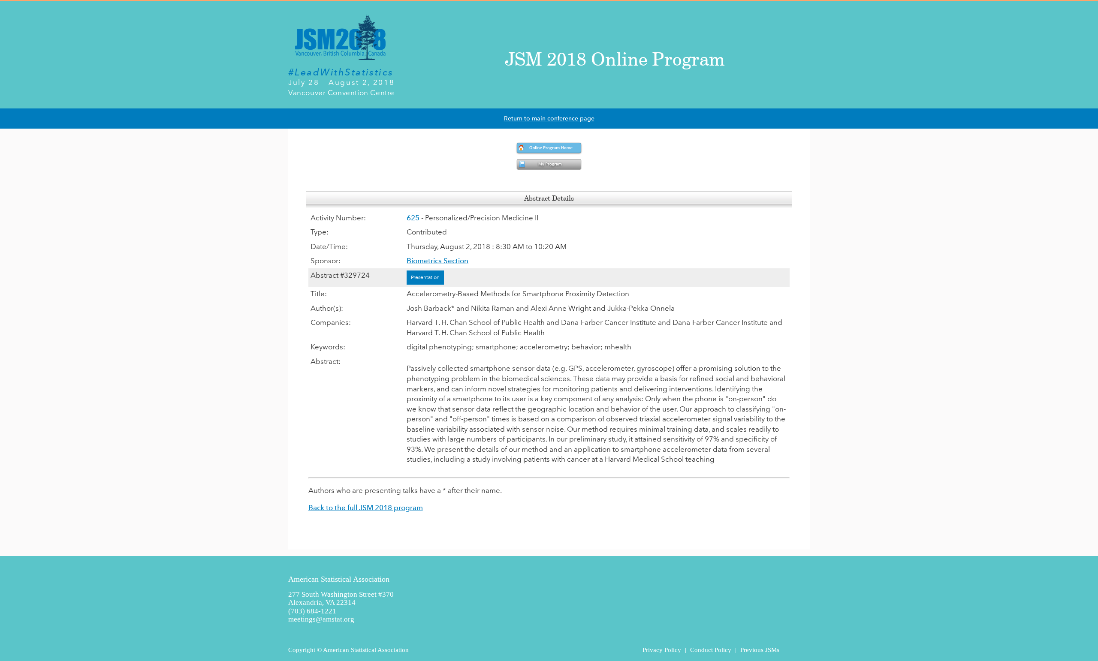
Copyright (301, 649)
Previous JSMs (759, 649)
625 (414, 217)
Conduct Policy (710, 649)
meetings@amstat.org (321, 619)
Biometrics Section (437, 260)
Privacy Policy (662, 649)
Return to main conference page (549, 118)
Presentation (425, 277)
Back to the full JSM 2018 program (365, 507)
